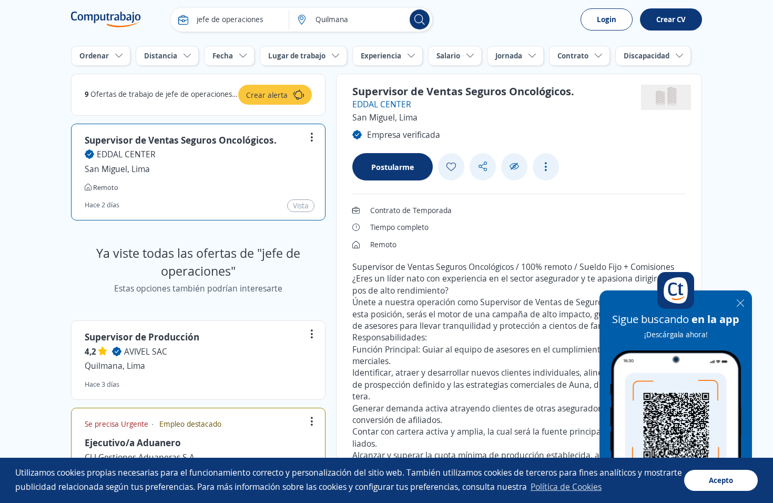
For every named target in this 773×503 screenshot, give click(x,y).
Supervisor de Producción (142, 336)
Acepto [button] (721, 480)
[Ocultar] (514, 166)
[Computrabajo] (106, 19)
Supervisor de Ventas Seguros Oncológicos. (181, 140)
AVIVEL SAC (145, 351)
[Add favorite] (451, 166)
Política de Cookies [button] (566, 486)
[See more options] (546, 166)
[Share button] (482, 166)
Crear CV (671, 19)
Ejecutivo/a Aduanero (133, 442)
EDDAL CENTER (126, 154)
